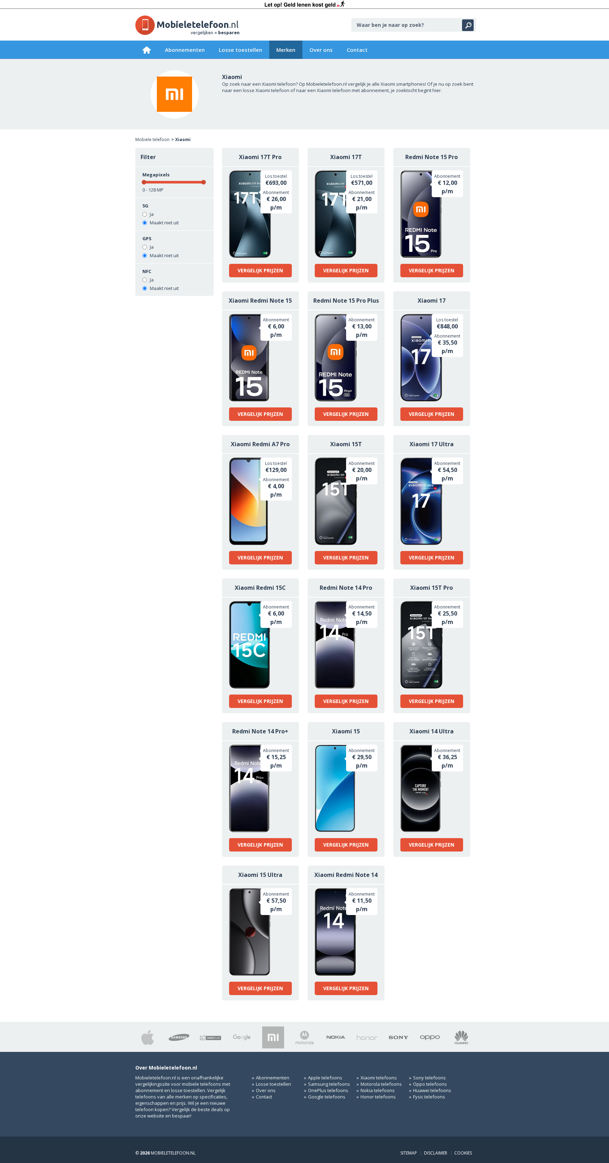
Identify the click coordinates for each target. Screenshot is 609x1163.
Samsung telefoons (329, 1084)
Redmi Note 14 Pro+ (260, 731)
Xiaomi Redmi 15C (260, 588)
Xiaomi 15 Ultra (260, 875)
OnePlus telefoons (328, 1090)
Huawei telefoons (432, 1090)
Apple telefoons (325, 1077)
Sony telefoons (429, 1077)
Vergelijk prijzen (260, 270)
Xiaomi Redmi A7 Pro (260, 444)
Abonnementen (185, 49)
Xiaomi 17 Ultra (432, 444)
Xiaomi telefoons (379, 1077)
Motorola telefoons (381, 1084)
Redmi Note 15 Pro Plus (346, 300)
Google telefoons (326, 1097)
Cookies (463, 1153)
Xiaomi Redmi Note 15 (260, 300)
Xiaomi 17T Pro (260, 157)
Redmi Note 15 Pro (431, 157)
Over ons (321, 49)
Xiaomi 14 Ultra (432, 731)
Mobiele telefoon (152, 140)
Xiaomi (183, 140)
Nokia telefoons (378, 1090)
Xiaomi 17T (346, 157)
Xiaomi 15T (346, 444)
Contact (357, 49)
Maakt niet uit (164, 222)
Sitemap (408, 1153)
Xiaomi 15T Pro (431, 588)
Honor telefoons (378, 1097)
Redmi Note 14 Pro (346, 588)
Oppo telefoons (430, 1084)
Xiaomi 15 (346, 731)
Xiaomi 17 (431, 300)
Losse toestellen (240, 49)
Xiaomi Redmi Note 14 (345, 875)
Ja (151, 214)
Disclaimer (435, 1153)
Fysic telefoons (429, 1097)
